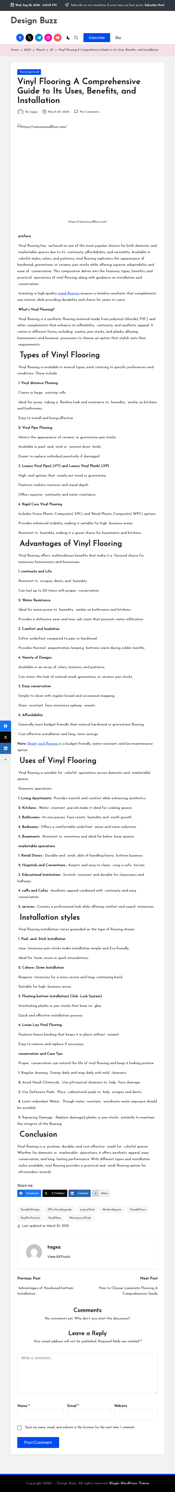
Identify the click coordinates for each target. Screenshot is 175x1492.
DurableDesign (29, 1209)
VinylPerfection (30, 1218)
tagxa (54, 1247)
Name (23, 1406)
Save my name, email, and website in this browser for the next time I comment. (80, 1427)
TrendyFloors (138, 1209)
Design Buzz (34, 21)
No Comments (89, 112)
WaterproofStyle (80, 1218)
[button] (96, 37)
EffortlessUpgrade (60, 1209)
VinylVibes (54, 1218)
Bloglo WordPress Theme (129, 1483)
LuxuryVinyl (87, 1209)
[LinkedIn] (5, 748)
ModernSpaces (111, 1209)
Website (120, 1406)
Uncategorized (29, 72)
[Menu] (118, 37)
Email (73, 1406)
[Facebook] (5, 726)
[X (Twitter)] (5, 737)
